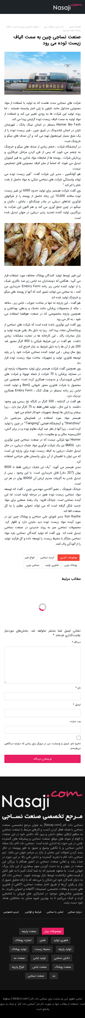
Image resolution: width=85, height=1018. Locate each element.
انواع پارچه (18, 967)
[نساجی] (68, 3)
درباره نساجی (75, 912)
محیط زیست (42, 949)
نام (78, 688)
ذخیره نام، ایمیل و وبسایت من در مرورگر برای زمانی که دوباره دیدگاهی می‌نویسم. (42, 745)
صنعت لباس (39, 967)
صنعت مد (19, 958)
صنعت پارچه (29, 931)
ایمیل (77, 705)
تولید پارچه (64, 949)
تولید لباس (39, 958)
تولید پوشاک (19, 949)
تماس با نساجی (55, 912)
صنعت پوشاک (63, 967)
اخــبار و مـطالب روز (54, 27)
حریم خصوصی (11, 912)
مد (53, 976)
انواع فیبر (29, 557)
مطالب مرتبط (71, 579)
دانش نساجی (62, 958)
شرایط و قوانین (33, 912)
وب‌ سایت (75, 721)
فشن (42, 940)
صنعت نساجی (36, 976)
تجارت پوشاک (23, 940)
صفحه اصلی (75, 27)
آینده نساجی (47, 557)
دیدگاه (76, 642)
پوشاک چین (70, 565)
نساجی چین (32, 565)
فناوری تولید (51, 565)
